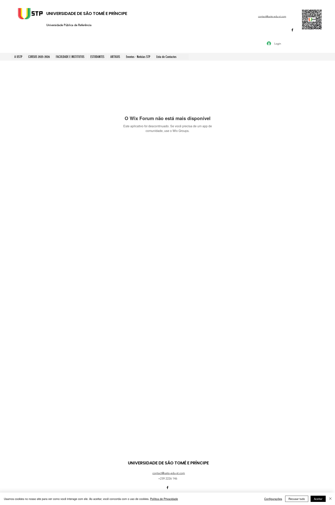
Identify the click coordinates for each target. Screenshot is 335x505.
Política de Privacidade (164, 499)
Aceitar (318, 499)
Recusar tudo (296, 499)
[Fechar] (330, 499)
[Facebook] (292, 30)
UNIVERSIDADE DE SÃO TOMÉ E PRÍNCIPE (86, 13)
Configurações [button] (273, 499)
